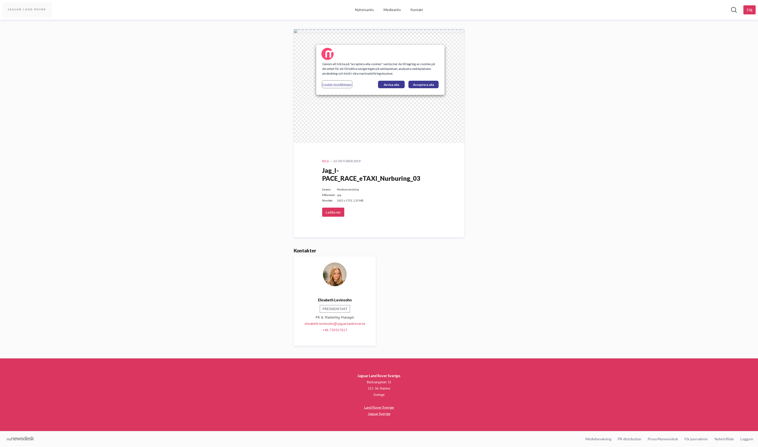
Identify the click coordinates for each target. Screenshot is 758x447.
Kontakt (416, 9)
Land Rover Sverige (379, 407)
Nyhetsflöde (724, 439)
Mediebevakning (598, 439)
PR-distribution (629, 439)
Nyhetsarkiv (364, 9)
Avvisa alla (391, 84)
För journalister (696, 439)
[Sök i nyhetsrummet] (734, 10)
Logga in (746, 439)
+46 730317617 (335, 330)
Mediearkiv (392, 9)
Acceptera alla (423, 84)
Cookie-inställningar (337, 84)
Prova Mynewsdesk (663, 439)
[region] (380, 70)
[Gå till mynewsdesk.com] (20, 439)
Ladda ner (333, 212)
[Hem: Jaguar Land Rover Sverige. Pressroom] (27, 9)
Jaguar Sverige (379, 413)
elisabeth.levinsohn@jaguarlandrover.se (335, 323)
